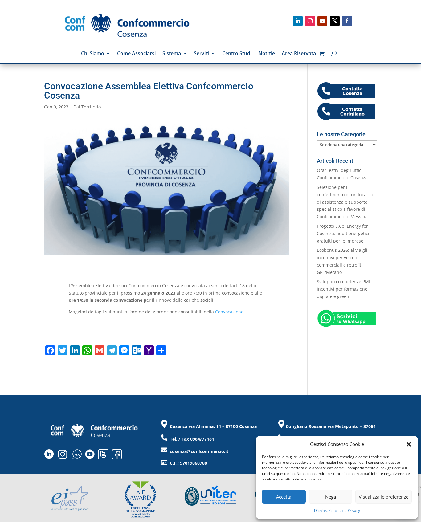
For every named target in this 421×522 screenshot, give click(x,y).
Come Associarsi (136, 54)
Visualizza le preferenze (383, 497)
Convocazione (229, 312)
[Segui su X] (335, 21)
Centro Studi (236, 54)
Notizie (266, 54)
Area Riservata (299, 54)
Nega (330, 497)
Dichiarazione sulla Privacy (337, 510)
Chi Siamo (92, 54)
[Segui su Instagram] (310, 21)
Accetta (283, 497)
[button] (409, 444)
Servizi (201, 54)
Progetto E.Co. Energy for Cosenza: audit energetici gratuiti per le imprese (343, 233)
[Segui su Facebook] (347, 21)
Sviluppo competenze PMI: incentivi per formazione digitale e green (344, 289)
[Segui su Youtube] (322, 21)
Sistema (171, 54)
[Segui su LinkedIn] (298, 21)
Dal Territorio (87, 107)
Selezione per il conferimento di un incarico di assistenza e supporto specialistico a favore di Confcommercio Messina (345, 201)
